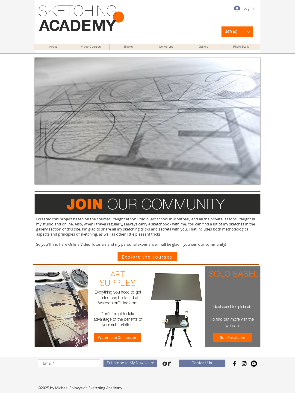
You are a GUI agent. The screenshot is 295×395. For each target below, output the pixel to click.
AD (70, 27)
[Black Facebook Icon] (234, 363)
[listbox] (237, 31)
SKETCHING (78, 12)
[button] (237, 31)
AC (49, 27)
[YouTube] (254, 363)
